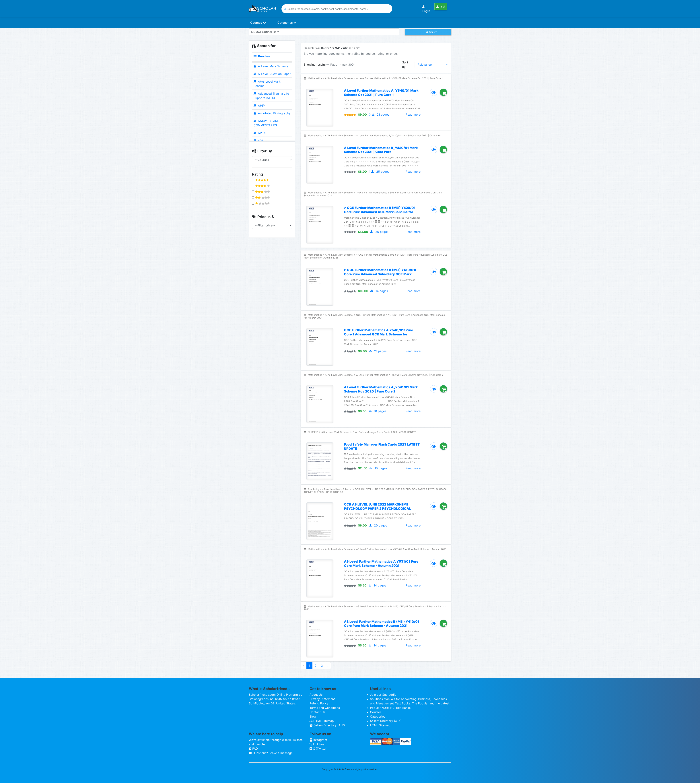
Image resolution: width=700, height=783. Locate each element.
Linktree (318, 744)
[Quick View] (433, 92)
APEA (261, 133)
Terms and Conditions (325, 708)
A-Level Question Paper (274, 74)
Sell (442, 6)
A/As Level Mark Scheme (267, 84)
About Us (316, 694)
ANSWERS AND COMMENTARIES (266, 123)
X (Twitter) (320, 748)
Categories (285, 22)
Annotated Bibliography (274, 113)
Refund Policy (319, 703)
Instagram (319, 740)
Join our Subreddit (383, 694)
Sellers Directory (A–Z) (329, 725)
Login (426, 11)
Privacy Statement (322, 699)
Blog (313, 716)
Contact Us (317, 712)
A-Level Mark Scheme (272, 66)
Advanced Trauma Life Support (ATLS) (271, 96)
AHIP (261, 105)
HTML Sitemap (323, 721)
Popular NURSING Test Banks (390, 708)
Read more (413, 114)
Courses (256, 22)
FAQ (254, 748)
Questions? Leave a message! (272, 753)
